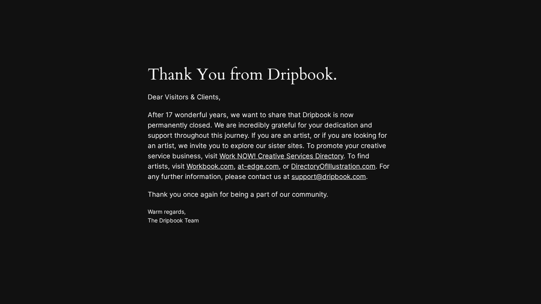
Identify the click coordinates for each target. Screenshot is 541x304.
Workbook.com (210, 166)
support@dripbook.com (328, 176)
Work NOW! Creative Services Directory (281, 156)
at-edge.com (258, 166)
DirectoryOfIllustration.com (333, 166)
